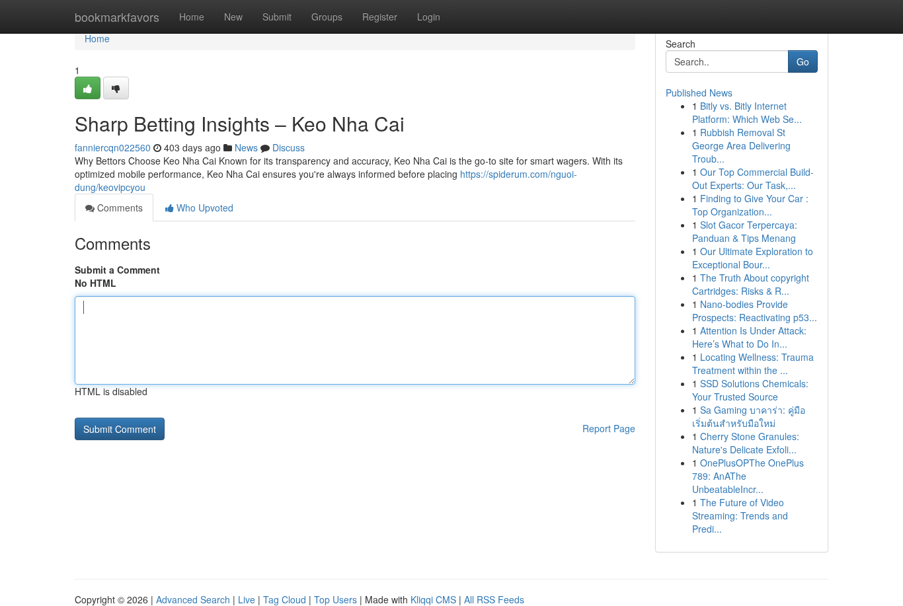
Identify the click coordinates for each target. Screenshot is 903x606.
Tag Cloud (284, 599)
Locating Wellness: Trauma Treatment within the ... (753, 363)
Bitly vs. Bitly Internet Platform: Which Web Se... (747, 112)
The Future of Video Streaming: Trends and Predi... (740, 515)
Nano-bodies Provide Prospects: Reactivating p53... (754, 310)
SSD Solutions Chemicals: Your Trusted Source (750, 390)
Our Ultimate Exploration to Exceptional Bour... (752, 258)
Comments (119, 207)
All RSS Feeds (494, 599)
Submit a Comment (117, 269)
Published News (699, 92)
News (246, 147)
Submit (277, 16)
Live (246, 599)
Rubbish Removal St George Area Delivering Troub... (741, 145)
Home (191, 16)
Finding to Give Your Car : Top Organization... (750, 205)
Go (803, 61)
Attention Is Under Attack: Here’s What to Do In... (749, 337)
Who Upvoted (203, 207)
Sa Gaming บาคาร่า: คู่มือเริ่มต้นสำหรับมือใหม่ (748, 416)
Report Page (608, 428)
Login (428, 16)
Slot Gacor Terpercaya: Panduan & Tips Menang (744, 231)
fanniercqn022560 (113, 147)
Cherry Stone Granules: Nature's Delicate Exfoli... (745, 443)
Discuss (288, 147)
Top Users (335, 599)
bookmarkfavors (117, 16)
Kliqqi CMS (433, 599)
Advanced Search (193, 599)
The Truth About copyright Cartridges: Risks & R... (750, 284)
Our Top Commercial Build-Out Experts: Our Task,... (753, 178)
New (233, 16)
